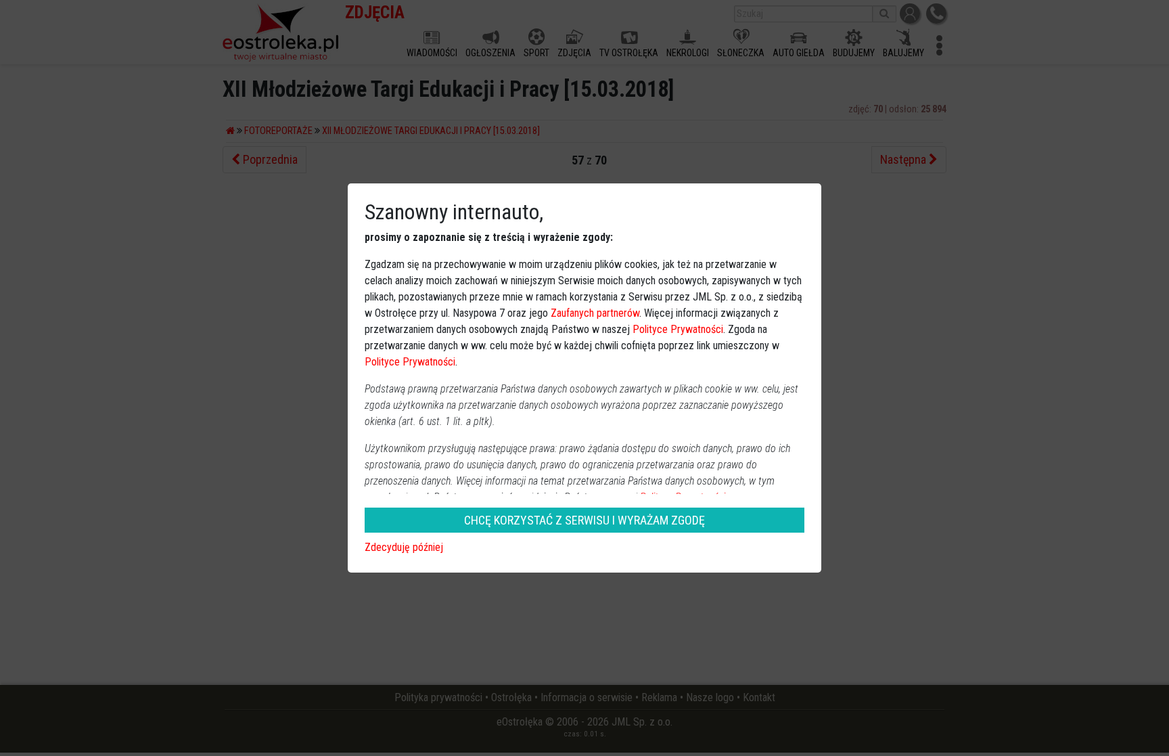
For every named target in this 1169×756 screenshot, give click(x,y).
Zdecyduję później (404, 547)
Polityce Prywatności (678, 329)
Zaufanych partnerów (595, 313)
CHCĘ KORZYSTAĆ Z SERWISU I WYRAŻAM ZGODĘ (584, 520)
